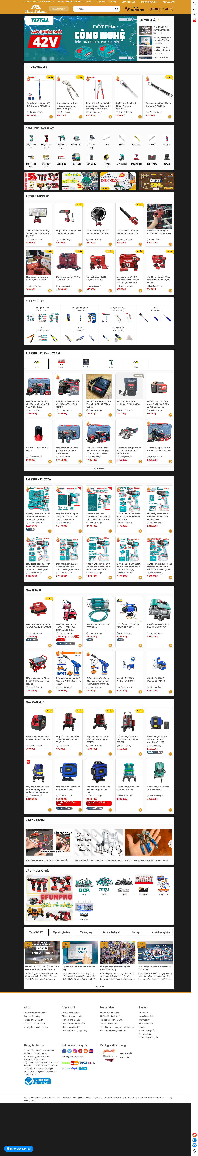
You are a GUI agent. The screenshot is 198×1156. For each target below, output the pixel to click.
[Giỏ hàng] (194, 3)
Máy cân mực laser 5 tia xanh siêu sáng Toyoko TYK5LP (67, 739)
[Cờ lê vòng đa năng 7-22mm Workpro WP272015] (128, 88)
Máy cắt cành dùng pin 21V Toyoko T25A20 (37, 278)
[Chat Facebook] (194, 1145)
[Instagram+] (75, 1051)
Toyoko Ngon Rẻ (37, 196)
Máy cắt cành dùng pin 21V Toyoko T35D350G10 (159, 232)
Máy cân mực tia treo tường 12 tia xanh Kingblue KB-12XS (157, 739)
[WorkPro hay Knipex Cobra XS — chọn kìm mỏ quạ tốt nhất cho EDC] (148, 842)
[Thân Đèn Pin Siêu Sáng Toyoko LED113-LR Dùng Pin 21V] (38, 216)
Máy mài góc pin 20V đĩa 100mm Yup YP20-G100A (159, 449)
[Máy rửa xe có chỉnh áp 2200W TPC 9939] (129, 609)
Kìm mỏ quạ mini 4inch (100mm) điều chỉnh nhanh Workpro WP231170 (67, 106)
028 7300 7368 (38, 1059)
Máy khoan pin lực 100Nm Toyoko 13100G (68, 278)
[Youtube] (80, 1051)
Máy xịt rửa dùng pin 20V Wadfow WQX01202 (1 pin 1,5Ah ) (68, 681)
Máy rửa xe (34, 590)
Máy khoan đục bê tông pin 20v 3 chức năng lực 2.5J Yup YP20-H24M (97, 451)
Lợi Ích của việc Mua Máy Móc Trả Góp (162, 38)
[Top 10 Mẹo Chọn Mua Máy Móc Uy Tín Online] (155, 952)
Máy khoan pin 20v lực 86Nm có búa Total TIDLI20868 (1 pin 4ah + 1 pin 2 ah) (68, 567)
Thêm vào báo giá (36, 112)
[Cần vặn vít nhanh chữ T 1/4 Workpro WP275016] (39, 88)
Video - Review (35, 820)
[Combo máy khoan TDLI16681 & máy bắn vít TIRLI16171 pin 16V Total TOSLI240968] (99, 499)
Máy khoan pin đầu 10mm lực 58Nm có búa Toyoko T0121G (159, 280)
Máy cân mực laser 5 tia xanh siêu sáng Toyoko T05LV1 (97, 739)
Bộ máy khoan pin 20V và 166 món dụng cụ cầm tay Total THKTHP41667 (38, 516)
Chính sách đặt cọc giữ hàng (74, 1030)
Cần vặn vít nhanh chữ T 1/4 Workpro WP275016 (38, 104)
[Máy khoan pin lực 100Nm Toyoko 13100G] (68, 262)
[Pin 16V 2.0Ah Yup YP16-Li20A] (38, 433)
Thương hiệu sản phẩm (149, 1037)
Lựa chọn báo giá (65, 240)
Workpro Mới (37, 67)
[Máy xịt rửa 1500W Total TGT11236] (99, 609)
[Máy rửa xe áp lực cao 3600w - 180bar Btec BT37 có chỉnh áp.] (68, 609)
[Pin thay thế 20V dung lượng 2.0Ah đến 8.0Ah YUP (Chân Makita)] (159, 386)
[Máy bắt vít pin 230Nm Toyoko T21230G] (99, 262)
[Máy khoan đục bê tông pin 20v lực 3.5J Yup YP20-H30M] (68, 433)
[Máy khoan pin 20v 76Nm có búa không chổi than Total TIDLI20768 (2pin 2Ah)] (38, 549)
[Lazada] (91, 1051)
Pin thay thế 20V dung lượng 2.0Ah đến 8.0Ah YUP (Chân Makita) (158, 404)
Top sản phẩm (145, 1034)
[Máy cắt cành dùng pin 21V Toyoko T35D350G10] (159, 216)
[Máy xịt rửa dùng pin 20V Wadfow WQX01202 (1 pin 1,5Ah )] (68, 663)
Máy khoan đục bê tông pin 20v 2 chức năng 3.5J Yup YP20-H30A (38, 404)
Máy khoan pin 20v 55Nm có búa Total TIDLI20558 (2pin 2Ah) (128, 516)
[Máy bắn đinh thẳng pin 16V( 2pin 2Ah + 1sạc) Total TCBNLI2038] (68, 499)
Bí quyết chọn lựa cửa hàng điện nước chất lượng (162, 49)
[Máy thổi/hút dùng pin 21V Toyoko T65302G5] (68, 216)
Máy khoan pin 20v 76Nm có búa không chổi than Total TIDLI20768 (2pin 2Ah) (38, 567)
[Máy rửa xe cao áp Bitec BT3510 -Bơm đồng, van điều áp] (38, 663)
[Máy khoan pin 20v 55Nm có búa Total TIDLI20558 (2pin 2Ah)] (129, 499)
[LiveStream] (194, 20)
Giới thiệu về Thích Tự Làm (35, 1013)
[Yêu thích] (194, 9)
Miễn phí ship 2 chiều (71, 1020)
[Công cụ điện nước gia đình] (118, 181)
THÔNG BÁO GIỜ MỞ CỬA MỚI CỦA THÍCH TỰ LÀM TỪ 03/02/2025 (42, 968)
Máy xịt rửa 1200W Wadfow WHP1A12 (156, 679)
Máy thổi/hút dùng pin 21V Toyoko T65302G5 (68, 232)
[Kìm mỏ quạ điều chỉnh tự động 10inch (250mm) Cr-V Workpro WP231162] (99, 88)
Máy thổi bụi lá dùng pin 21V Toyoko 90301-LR (128, 232)
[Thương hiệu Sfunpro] (49, 897)
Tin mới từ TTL (145, 1013)
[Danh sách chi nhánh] (194, 1151)
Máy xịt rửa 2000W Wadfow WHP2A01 (126, 679)
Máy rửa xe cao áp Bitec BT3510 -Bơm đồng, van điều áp (37, 681)
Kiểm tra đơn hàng (32, 1016)
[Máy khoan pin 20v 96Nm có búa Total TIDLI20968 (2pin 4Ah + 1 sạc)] (129, 549)
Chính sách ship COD (71, 1027)
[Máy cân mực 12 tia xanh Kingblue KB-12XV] (68, 772)
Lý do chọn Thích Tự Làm (35, 1023)
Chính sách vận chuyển (72, 1016)
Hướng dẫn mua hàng (109, 1013)
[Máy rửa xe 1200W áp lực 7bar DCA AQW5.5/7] (159, 609)
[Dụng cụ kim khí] (156, 181)
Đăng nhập (156, 9)
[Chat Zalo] (194, 1140)
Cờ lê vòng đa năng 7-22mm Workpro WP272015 (126, 106)
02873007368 (168, 2)
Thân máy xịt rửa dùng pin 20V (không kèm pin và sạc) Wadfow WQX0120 (98, 681)
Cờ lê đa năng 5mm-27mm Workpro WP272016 (158, 104)
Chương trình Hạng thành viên (113, 1030)
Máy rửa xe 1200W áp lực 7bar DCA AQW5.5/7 (159, 625)
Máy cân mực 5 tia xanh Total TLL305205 (128, 788)
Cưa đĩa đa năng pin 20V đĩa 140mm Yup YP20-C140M (67, 404)
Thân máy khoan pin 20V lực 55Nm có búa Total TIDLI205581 (158, 516)
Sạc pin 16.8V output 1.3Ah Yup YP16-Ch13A (128, 402)
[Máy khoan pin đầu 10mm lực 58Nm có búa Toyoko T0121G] (159, 262)
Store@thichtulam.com (40, 1056)
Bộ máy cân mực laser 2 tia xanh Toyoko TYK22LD (38, 738)
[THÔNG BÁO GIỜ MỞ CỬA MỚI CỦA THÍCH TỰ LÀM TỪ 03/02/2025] (145, 30)
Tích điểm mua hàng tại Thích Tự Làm (117, 1027)
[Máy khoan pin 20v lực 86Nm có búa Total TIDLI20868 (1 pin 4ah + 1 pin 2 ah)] (68, 549)
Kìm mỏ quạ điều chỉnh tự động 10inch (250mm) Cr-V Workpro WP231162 (98, 106)
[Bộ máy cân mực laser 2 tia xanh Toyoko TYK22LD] (38, 722)
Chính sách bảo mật (71, 1013)
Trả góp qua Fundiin (109, 1023)
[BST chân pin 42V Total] (80, 38)
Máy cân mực (35, 702)
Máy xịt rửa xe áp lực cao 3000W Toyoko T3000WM (38, 625)
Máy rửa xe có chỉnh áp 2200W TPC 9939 (128, 625)
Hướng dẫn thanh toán (110, 1016)
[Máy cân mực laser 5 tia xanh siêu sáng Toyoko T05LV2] (129, 722)
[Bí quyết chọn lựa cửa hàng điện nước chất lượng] (145, 50)
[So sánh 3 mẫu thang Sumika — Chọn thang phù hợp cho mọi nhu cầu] (99, 842)
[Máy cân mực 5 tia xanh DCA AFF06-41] (159, 772)
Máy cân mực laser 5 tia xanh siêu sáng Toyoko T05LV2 (128, 739)
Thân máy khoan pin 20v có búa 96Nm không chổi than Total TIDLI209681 (98, 567)
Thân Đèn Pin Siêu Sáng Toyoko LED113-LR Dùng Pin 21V (38, 233)
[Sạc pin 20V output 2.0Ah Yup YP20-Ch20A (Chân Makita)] (99, 386)
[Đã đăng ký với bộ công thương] (37, 1081)
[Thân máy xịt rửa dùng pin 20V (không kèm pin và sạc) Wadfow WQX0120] (99, 663)
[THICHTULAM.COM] (36, 9)
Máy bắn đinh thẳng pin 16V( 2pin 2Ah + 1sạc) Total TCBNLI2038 (67, 516)
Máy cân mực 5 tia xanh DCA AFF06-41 (158, 788)
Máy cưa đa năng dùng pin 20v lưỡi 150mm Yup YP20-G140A (129, 451)
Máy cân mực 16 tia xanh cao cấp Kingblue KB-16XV (98, 790)
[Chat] (194, 1135)
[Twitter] (69, 1051)
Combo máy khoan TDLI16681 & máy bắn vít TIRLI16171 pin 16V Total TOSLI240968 (98, 516)
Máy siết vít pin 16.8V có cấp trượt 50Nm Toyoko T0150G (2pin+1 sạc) (128, 280)
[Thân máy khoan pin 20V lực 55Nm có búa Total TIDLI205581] (159, 499)
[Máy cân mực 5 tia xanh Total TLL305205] (129, 772)
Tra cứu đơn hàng (149, 2)
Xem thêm (99, 469)
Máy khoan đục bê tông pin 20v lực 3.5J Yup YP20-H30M (67, 451)
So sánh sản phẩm (147, 1030)
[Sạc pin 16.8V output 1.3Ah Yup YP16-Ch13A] (129, 386)
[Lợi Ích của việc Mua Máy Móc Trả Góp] (145, 40)
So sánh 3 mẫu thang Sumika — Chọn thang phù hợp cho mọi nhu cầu (98, 860)
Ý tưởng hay (144, 1020)
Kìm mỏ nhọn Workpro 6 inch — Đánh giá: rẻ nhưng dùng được (46, 860)
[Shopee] (86, 1051)
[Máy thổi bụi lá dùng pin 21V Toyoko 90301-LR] (129, 216)
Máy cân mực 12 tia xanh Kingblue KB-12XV (68, 788)
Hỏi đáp (142, 1027)
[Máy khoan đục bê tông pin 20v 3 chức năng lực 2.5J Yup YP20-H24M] (99, 433)
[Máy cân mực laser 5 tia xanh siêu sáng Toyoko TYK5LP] (68, 722)
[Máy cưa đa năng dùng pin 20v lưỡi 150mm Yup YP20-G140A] (129, 433)
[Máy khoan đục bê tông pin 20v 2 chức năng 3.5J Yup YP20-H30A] (38, 386)
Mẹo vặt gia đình (146, 1016)
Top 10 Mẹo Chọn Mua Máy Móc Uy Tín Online (154, 968)
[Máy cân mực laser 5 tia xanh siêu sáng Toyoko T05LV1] (99, 722)
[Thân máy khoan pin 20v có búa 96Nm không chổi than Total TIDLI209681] (99, 549)
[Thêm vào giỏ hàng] (51, 116)
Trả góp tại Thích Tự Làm (111, 1020)
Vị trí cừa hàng (128, 2)
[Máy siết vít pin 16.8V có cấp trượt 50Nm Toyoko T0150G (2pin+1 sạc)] (129, 262)
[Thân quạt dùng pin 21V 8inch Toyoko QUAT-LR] (99, 216)
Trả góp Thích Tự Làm (33, 1020)
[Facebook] (64, 1051)
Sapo (33, 1101)
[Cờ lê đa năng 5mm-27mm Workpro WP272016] (158, 88)
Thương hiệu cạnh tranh (43, 353)
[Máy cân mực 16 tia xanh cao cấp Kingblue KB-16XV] (99, 772)
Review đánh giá (146, 1023)
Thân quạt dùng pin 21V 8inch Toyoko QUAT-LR (97, 232)
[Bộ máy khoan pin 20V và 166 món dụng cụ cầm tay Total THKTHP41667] (38, 499)
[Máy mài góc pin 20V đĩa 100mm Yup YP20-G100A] (159, 433)
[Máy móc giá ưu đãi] (80, 181)
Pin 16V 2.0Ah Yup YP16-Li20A (38, 449)
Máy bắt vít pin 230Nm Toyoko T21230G (96, 278)
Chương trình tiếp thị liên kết (36, 1027)
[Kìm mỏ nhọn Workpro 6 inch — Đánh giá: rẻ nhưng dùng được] (49, 842)
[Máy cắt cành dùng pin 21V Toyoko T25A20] (38, 262)
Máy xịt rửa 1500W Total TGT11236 (97, 625)
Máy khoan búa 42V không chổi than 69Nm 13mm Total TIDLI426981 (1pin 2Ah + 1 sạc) (159, 567)
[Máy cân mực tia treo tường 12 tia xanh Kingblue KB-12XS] (159, 722)
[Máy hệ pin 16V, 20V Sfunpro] (41, 181)
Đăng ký (168, 9)
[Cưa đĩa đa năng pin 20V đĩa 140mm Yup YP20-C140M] (68, 386)
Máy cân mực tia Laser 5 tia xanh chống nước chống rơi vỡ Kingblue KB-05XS (38, 790)
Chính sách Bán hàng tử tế (73, 1023)
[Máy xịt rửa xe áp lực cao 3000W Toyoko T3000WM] (38, 609)
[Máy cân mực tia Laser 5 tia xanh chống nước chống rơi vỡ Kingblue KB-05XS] (38, 772)
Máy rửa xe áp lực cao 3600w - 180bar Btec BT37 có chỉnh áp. (66, 627)
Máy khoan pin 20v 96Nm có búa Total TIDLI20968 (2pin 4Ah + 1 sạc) (128, 567)
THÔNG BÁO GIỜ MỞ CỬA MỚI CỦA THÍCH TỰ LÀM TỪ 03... (161, 29)
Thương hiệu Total (39, 479)
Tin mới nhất (148, 20)
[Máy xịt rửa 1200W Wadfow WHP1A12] (159, 663)
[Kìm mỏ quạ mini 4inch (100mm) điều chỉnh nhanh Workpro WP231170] (69, 88)
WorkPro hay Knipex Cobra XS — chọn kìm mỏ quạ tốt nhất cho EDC (146, 860)
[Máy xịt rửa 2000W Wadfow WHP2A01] (129, 663)
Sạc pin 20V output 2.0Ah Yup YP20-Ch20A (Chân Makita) (98, 404)
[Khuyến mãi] (194, 14)
